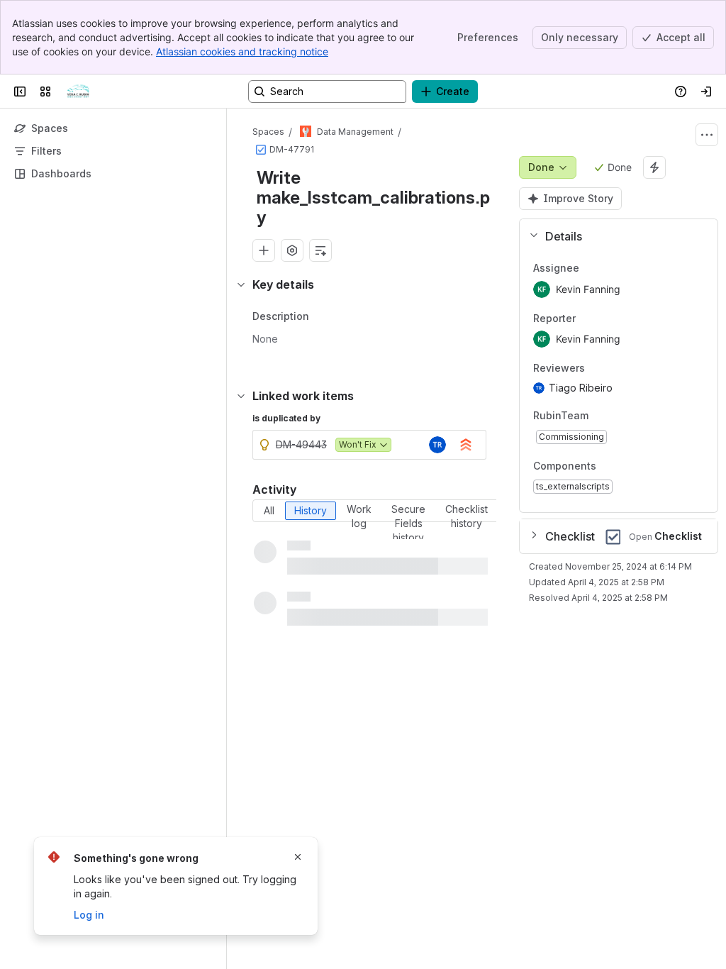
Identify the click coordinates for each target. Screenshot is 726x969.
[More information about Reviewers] (599, 369)
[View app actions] (292, 250)
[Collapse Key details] (241, 284)
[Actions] (707, 134)
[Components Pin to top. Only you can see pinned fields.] (627, 466)
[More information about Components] (610, 466)
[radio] (269, 511)
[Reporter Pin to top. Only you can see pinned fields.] (607, 318)
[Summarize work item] (320, 250)
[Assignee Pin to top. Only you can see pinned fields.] (610, 268)
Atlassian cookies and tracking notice (242, 51)
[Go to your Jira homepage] (78, 91)
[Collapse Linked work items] (241, 395)
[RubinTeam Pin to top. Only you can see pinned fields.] (619, 415)
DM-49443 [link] (301, 444)
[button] (612, 236)
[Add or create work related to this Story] (263, 250)
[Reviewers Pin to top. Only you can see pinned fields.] (616, 369)
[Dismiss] (297, 856)
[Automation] (654, 167)
